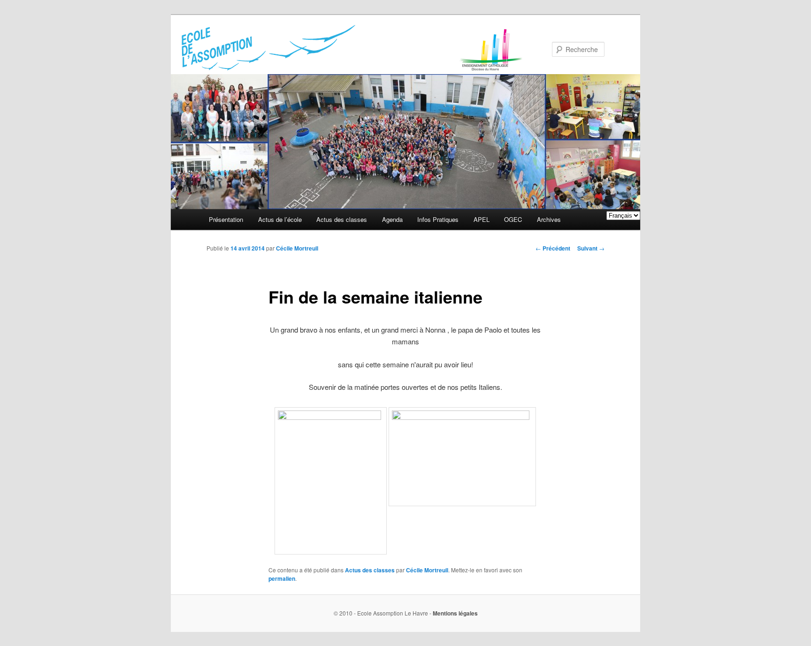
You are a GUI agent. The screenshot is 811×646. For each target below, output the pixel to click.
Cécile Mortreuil (297, 248)
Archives (549, 219)
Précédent (553, 248)
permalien (281, 578)
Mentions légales (455, 613)
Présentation (226, 219)
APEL (482, 219)
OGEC (513, 219)
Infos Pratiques (438, 219)
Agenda (392, 219)
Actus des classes (341, 219)
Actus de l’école (280, 219)
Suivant (590, 248)
